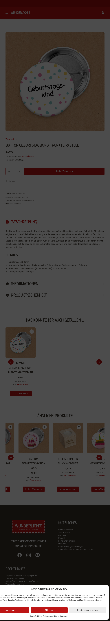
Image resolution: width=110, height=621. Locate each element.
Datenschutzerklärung (51, 616)
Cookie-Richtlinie (36, 616)
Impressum (64, 616)
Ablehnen (49, 610)
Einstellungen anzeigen (87, 610)
